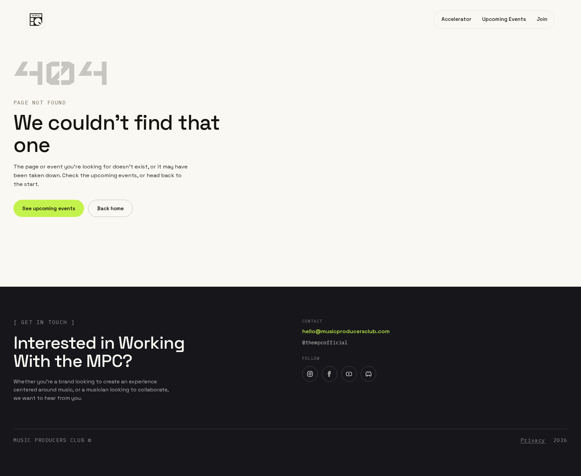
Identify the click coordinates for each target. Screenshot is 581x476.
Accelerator (456, 19)
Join (542, 19)
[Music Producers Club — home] (35, 19)
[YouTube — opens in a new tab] (349, 374)
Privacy (532, 440)
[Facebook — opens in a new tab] (329, 374)
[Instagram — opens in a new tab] (310, 374)
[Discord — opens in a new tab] (368, 374)
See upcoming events (48, 208)
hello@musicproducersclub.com (346, 331)
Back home (110, 208)
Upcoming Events (504, 19)
